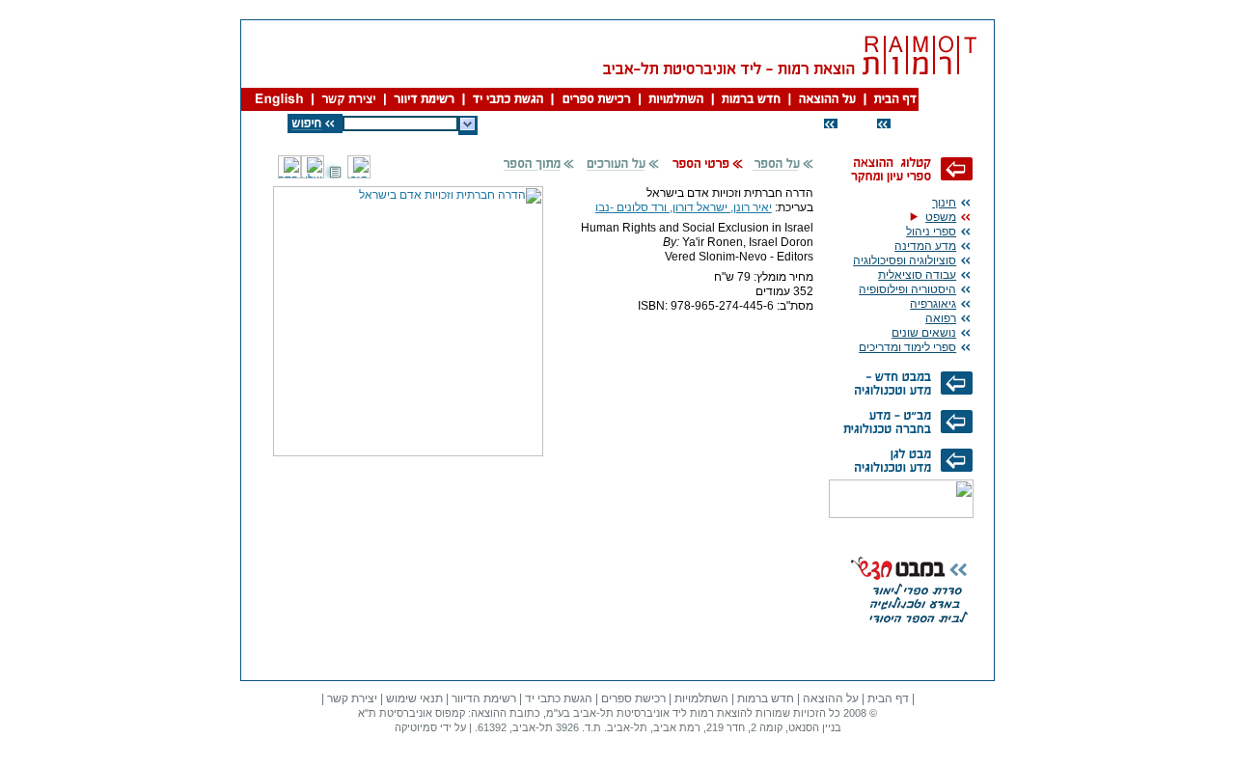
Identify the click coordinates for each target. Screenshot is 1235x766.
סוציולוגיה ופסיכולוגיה (904, 260)
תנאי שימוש (414, 698)
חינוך (944, 202)
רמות (702, 713)
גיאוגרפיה (933, 304)
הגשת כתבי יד (558, 698)
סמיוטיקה (416, 727)
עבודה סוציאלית (917, 275)
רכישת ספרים (633, 698)
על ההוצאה (831, 698)
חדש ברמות (765, 698)
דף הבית (888, 698)
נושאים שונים (924, 333)
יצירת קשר (352, 698)
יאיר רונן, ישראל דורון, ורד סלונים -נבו (683, 207)
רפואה (940, 318)
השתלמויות (701, 698)
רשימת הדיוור (484, 698)
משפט (940, 217)
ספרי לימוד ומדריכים (907, 347)
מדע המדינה (925, 246)
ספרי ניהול (931, 231)
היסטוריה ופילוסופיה (907, 289)
